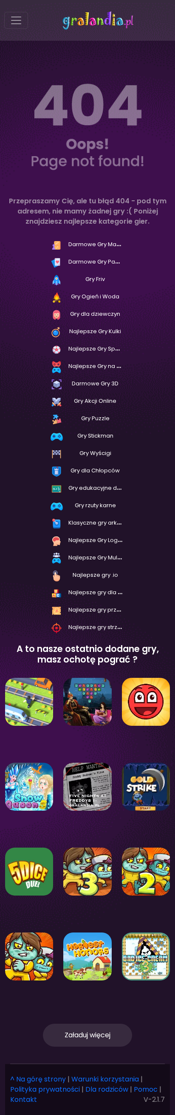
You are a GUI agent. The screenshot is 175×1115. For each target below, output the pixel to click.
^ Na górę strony (38, 1079)
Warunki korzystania (105, 1079)
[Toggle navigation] (16, 20)
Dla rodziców (106, 1089)
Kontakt (23, 1099)
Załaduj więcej (87, 1035)
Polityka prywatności (45, 1089)
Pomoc (146, 1089)
